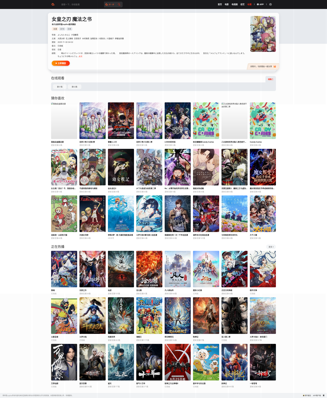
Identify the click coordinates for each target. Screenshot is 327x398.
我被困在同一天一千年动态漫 (176, 235)
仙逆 (110, 290)
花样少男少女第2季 (87, 142)
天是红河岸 (83, 235)
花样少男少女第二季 (144, 142)
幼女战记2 (112, 188)
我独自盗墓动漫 (57, 142)
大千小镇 (253, 235)
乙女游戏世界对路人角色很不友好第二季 (234, 142)
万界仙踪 (54, 383)
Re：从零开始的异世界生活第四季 (178, 188)
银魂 (53, 290)
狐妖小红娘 (197, 290)
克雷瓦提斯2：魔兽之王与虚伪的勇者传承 (234, 188)
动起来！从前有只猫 (59, 235)
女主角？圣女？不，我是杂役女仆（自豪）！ (64, 188)
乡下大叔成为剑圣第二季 (146, 188)
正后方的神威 (226, 290)
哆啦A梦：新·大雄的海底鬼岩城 (120, 235)
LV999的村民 (170, 142)
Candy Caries (256, 142)
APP (262, 4)
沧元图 (139, 290)
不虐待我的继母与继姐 (88, 188)
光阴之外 (83, 290)
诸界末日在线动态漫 (201, 235)
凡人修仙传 (169, 290)
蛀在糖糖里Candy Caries (203, 142)
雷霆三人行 (112, 142)
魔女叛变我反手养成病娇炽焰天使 (263, 188)
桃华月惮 (253, 290)
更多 (270, 247)
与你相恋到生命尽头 (229, 235)
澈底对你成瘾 (198, 188)
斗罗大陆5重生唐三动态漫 (146, 235)
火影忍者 (54, 337)
